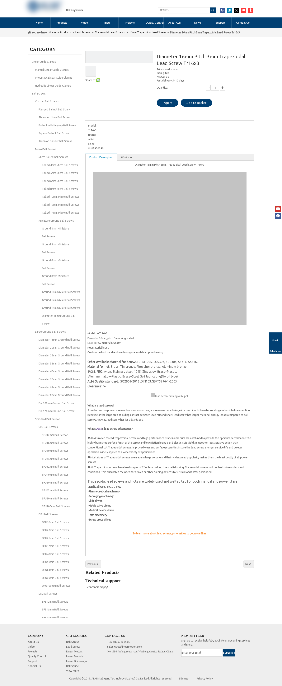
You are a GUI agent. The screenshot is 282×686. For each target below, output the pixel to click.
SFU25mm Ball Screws (55, 458)
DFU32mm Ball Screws (55, 546)
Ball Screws (39, 93)
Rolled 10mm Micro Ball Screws (60, 196)
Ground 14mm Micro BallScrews (61, 307)
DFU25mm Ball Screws (55, 538)
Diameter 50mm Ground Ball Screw (59, 379)
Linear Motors (74, 651)
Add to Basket (196, 102)
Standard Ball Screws (47, 419)
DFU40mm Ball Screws (55, 554)
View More (72, 670)
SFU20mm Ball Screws (55, 450)
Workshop (127, 157)
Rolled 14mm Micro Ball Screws (60, 212)
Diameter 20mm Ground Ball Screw (59, 347)
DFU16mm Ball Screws (55, 522)
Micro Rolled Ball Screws (53, 157)
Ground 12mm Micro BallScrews (61, 300)
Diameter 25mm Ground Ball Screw (59, 355)
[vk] (243, 10)
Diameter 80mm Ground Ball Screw (59, 395)
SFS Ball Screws (48, 593)
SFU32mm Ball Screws (55, 466)
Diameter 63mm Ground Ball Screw (59, 387)
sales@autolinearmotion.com (124, 646)
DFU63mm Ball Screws (55, 569)
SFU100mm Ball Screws (56, 506)
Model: (92, 125)
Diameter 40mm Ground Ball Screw (59, 371)
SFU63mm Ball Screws (55, 490)
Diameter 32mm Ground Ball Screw (59, 363)
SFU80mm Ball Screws (55, 498)
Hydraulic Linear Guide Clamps (53, 85)
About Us (33, 641)
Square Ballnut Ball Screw (54, 133)
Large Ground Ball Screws (50, 331)
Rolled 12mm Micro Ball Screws (60, 204)
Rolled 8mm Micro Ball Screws (60, 188)
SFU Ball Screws (48, 427)
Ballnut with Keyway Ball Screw (57, 125)
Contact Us (34, 666)
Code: (91, 144)
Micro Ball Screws (45, 149)
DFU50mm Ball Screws (55, 561)
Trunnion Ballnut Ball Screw (55, 141)
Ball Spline (72, 666)
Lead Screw (73, 646)
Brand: (92, 134)
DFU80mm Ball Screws (55, 577)
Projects (33, 651)
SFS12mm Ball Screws (55, 601)
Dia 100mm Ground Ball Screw (56, 403)
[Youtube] (278, 209)
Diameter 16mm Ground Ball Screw (59, 339)
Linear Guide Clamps (44, 61)
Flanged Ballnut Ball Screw (55, 109)
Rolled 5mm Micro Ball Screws (60, 172)
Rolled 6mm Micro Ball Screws (60, 181)
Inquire (167, 102)
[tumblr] (250, 10)
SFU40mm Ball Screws (55, 474)
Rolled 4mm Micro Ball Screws (60, 165)
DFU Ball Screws (48, 514)
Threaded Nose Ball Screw (54, 117)
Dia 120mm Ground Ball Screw (56, 411)
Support (32, 661)
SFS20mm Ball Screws (55, 617)
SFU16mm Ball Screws (55, 442)
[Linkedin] (229, 10)
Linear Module (74, 656)
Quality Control (37, 656)
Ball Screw (72, 641)
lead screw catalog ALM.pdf (171, 396)
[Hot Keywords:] (213, 10)
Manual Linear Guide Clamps (52, 69)
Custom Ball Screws (47, 101)
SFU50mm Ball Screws (55, 482)
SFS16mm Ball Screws (55, 609)
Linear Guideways (76, 661)
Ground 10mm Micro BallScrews (61, 292)
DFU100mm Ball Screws (56, 585)
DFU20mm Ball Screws (55, 530)
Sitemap (184, 678)
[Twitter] (236, 10)
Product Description (101, 157)
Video (31, 646)
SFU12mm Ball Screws (55, 435)
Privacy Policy (205, 678)
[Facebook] (222, 10)
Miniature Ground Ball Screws (56, 220)
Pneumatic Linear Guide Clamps (53, 77)
